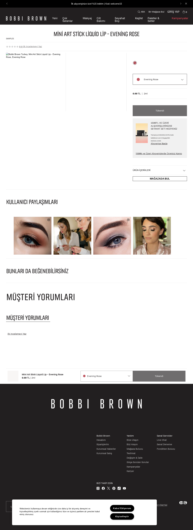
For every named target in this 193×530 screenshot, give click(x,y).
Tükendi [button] (160, 110)
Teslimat (131, 453)
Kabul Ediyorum (122, 508)
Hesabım (101, 439)
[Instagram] (98, 488)
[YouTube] (124, 488)
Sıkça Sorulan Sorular (138, 462)
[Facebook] (103, 488)
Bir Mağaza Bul (156, 11)
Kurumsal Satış (104, 453)
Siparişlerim (102, 444)
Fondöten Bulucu (166, 448)
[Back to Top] (183, 401)
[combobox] (106, 376)
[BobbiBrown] (26, 18)
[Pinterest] (113, 488)
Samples (10, 38)
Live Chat (162, 439)
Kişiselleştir (122, 516)
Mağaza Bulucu (135, 448)
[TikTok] (119, 488)
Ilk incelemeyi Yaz (32, 46)
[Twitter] (108, 488)
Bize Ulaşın (132, 439)
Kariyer (130, 471)
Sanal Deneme (164, 444)
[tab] (28, 317)
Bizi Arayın (132, 444)
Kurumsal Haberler (106, 448)
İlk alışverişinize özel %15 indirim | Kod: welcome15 (96, 3)
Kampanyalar (133, 466)
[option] (135, 63)
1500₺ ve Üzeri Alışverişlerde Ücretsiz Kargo (159, 153)
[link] (184, 11)
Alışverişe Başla (159, 143)
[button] (139, 19)
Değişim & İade (134, 457)
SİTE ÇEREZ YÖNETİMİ (158, 505)
